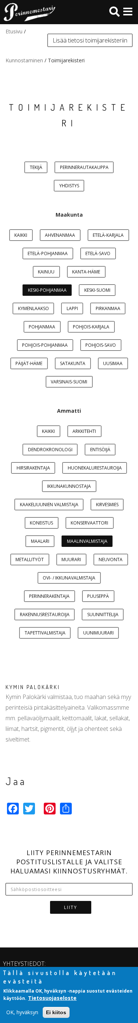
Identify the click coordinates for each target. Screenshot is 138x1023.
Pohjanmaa (42, 327)
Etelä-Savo (97, 253)
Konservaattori (89, 523)
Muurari (71, 559)
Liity (70, 907)
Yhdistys (69, 186)
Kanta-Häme (86, 272)
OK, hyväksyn (22, 1012)
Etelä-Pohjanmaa (48, 253)
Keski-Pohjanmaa (47, 290)
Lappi (72, 308)
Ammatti (69, 410)
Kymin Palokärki (33, 687)
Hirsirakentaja (33, 468)
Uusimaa (113, 363)
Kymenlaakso (33, 308)
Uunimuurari (98, 633)
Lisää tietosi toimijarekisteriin (90, 40)
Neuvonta (111, 559)
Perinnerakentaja (49, 596)
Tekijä (36, 167)
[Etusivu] (27, 12)
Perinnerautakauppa (84, 167)
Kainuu (46, 272)
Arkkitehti (84, 431)
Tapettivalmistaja (45, 633)
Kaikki (20, 235)
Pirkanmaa (108, 308)
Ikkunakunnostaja (69, 486)
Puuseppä (98, 596)
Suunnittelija (102, 614)
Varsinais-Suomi (69, 382)
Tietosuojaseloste (52, 997)
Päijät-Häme (28, 363)
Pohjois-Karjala (91, 327)
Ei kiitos (56, 1012)
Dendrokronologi (50, 449)
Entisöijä (100, 449)
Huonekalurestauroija (95, 468)
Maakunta (69, 214)
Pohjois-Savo (100, 345)
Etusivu (14, 31)
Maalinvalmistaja (87, 541)
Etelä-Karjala (108, 235)
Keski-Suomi (97, 290)
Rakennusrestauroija (45, 614)
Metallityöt (29, 559)
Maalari (40, 541)
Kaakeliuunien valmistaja (49, 504)
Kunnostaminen (24, 60)
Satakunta (72, 363)
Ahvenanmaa (60, 235)
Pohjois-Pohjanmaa (45, 345)
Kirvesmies (107, 504)
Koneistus (41, 523)
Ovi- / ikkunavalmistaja (69, 578)
